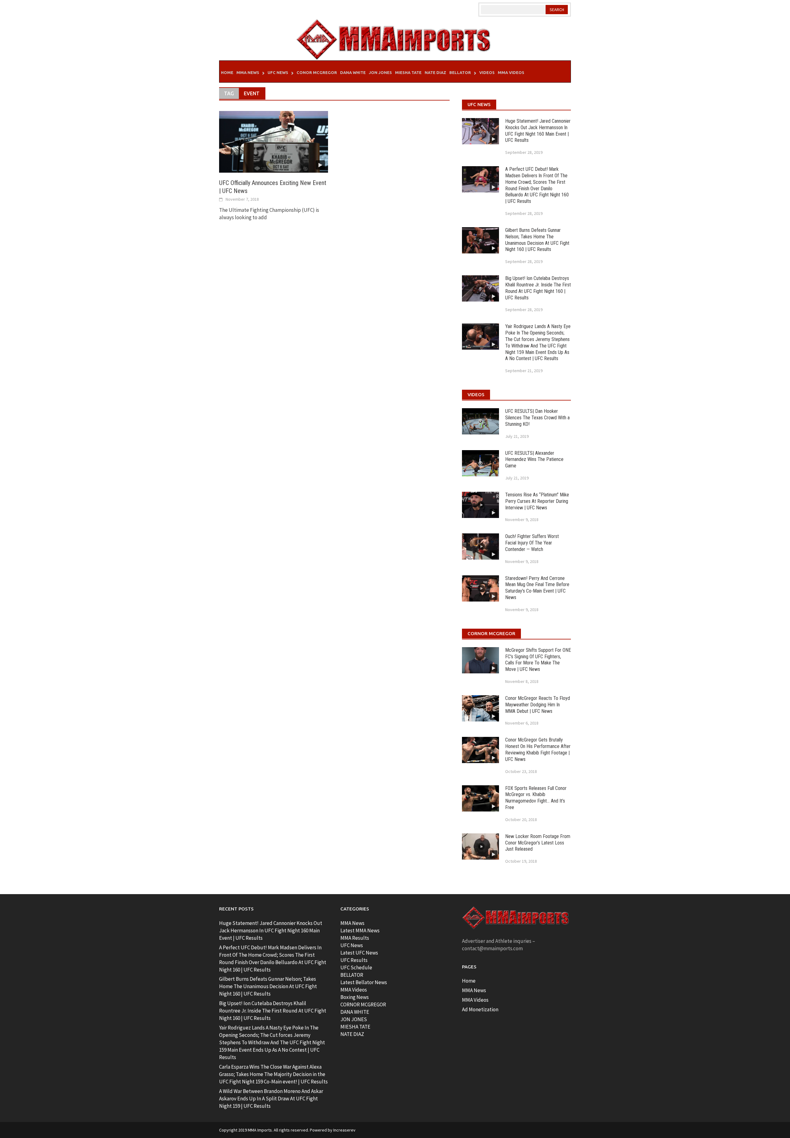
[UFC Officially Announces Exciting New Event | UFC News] (273, 141)
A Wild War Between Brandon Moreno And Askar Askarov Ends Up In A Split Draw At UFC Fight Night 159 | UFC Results (271, 1098)
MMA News (247, 72)
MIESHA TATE (355, 1026)
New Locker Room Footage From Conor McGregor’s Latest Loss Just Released (537, 842)
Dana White (353, 72)
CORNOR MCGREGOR (363, 1004)
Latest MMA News (360, 930)
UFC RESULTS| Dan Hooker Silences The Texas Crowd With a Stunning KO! (537, 417)
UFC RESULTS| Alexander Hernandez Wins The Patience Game (534, 459)
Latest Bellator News (363, 982)
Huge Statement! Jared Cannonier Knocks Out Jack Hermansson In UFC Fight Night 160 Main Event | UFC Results (538, 130)
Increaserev (344, 1130)
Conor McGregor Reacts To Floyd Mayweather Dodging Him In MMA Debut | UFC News (537, 704)
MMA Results (354, 938)
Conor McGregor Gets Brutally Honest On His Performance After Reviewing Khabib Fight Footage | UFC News (538, 749)
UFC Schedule (356, 967)
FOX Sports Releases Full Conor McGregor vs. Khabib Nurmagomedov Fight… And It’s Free (536, 797)
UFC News (278, 72)
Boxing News (354, 997)
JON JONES (353, 1019)
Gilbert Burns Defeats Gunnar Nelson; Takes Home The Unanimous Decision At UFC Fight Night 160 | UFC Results (537, 239)
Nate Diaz (435, 72)
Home (227, 72)
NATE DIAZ (352, 1034)
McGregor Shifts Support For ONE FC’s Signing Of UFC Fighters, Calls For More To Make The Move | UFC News (538, 659)
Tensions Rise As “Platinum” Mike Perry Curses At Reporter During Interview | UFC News (537, 501)
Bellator (460, 72)
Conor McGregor (317, 72)
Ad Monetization (480, 1009)
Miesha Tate (408, 72)
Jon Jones (380, 72)
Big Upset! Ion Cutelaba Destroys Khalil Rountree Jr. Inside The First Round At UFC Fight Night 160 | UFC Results (538, 287)
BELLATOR (351, 975)
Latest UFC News (359, 952)
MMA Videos (511, 72)
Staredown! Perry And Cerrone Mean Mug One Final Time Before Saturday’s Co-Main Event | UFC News (537, 587)
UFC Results (354, 960)
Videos (487, 72)
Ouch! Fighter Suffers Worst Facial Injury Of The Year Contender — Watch (532, 542)
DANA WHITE (354, 1012)
